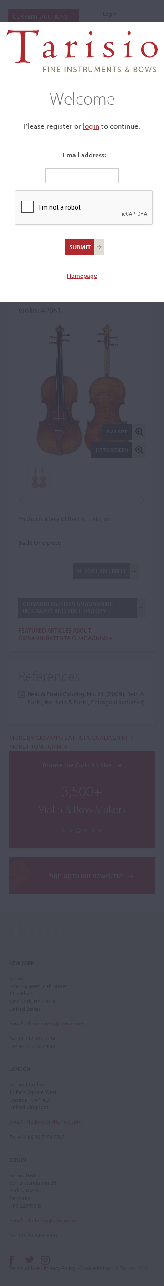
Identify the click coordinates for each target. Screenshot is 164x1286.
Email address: (84, 155)
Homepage (82, 275)
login (91, 126)
